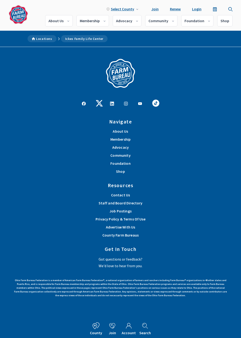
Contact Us (120, 195)
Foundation (194, 20)
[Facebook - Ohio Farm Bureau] (84, 103)
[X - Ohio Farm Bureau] (99, 102)
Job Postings (120, 211)
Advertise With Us (120, 227)
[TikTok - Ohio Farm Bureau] (155, 102)
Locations (44, 39)
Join (155, 9)
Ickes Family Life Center (84, 39)
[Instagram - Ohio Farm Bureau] (126, 103)
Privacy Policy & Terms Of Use (120, 219)
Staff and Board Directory (121, 203)
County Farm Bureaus (120, 235)
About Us (56, 20)
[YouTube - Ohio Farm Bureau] (140, 103)
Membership (90, 20)
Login (196, 9)
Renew (175, 9)
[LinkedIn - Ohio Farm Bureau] (112, 103)
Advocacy (124, 20)
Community (158, 20)
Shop (225, 20)
